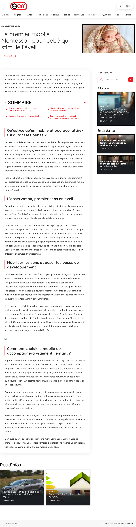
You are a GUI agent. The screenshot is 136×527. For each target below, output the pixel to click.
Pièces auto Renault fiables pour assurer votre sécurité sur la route (22, 494)
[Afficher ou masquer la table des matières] (58, 102)
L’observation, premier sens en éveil (23, 116)
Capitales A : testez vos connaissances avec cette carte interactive (113, 163)
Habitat (52, 492)
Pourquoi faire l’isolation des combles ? (65, 495)
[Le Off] (19, 6)
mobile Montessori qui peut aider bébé (36, 142)
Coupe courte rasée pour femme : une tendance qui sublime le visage (113, 143)
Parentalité (8, 56)
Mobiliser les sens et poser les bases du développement (66, 109)
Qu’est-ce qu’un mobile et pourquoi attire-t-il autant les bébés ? (23, 109)
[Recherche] (121, 6)
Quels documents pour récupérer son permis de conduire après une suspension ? (114, 113)
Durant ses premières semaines (21, 206)
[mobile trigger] (5, 6)
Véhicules (7, 489)
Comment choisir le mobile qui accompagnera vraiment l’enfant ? (64, 117)
